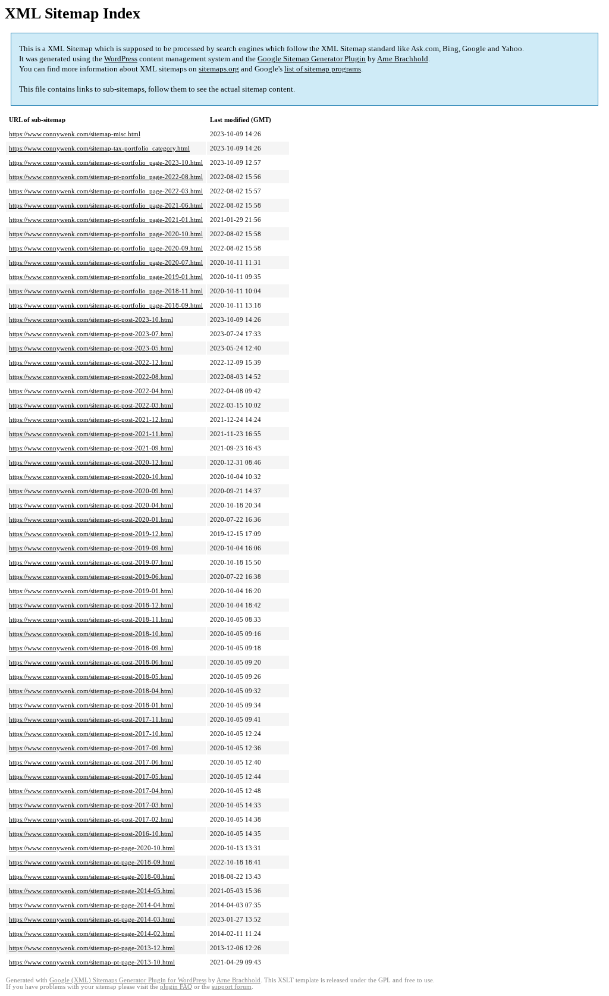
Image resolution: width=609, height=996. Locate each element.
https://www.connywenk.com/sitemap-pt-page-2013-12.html (92, 947)
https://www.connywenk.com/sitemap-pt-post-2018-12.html (91, 605)
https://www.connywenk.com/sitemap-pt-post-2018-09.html (91, 648)
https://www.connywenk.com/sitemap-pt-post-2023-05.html (91, 348)
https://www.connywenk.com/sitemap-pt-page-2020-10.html (92, 847)
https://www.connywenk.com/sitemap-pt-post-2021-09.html (91, 448)
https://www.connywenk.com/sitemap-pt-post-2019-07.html (91, 562)
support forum (232, 987)
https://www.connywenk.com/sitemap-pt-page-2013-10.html (92, 962)
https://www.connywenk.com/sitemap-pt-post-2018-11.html (91, 619)
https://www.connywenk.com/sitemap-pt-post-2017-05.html (91, 776)
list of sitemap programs (322, 68)
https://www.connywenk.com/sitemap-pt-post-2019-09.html (91, 548)
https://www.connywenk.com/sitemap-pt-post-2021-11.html (91, 433)
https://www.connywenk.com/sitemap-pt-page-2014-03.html (92, 919)
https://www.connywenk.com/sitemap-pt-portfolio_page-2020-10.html (106, 233)
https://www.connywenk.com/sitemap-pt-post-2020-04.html (91, 505)
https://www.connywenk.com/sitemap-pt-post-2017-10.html (91, 733)
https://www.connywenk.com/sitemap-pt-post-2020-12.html (91, 462)
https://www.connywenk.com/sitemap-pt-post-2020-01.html (91, 519)
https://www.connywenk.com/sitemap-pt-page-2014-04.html (92, 905)
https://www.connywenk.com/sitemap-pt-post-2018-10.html (91, 633)
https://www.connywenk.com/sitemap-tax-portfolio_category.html (99, 148)
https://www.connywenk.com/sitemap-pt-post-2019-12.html (91, 533)
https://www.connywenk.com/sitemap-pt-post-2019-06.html (91, 576)
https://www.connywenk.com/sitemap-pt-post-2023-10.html (91, 319)
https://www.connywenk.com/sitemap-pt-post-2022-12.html (91, 362)
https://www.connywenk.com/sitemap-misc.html (74, 133)
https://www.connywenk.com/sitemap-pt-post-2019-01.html (91, 590)
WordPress (120, 58)
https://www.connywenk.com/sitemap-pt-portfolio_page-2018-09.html (106, 305)
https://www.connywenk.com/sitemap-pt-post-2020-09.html (91, 490)
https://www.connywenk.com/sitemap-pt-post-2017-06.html (91, 762)
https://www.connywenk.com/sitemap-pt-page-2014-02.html (92, 933)
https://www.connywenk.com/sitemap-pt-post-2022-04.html (91, 390)
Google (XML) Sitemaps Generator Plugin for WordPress (127, 980)
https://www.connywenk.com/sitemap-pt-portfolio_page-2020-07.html (106, 262)
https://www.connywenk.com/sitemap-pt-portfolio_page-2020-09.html (106, 248)
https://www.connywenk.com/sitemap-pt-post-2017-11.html (91, 719)
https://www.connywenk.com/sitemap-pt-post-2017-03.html (91, 805)
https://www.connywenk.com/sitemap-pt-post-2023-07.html (91, 333)
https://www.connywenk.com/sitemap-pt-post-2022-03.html (91, 405)
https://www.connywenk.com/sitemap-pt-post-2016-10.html (91, 833)
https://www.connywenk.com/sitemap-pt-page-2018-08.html (92, 876)
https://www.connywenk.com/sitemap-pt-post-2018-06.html (91, 662)
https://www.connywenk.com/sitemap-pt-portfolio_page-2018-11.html (106, 291)
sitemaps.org (219, 68)
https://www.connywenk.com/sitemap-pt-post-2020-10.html (91, 476)
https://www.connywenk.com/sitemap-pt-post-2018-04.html (91, 690)
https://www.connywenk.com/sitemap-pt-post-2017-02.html (91, 819)
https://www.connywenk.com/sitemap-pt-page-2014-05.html (92, 890)
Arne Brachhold (402, 58)
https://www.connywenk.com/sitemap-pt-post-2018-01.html (91, 705)
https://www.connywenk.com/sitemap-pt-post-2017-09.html (91, 747)
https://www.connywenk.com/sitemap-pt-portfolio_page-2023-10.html (106, 162)
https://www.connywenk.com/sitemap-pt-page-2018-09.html (92, 862)
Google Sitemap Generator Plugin (312, 58)
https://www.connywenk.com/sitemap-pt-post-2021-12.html (91, 419)
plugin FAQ (176, 987)
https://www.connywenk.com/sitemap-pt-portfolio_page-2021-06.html (106, 205)
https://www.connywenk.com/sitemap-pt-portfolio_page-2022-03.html (106, 191)
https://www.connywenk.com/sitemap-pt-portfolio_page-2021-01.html (106, 219)
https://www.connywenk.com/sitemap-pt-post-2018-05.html (91, 676)
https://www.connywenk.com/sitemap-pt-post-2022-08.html (91, 376)
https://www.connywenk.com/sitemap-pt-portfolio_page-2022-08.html (106, 176)
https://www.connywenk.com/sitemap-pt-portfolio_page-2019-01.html (106, 276)
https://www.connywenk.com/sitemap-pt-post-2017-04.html (91, 790)
